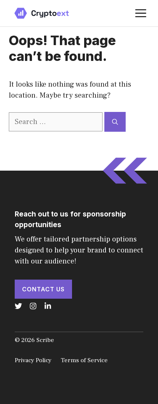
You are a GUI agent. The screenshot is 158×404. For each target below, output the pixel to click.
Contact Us (43, 289)
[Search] (115, 122)
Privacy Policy (33, 360)
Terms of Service (84, 360)
